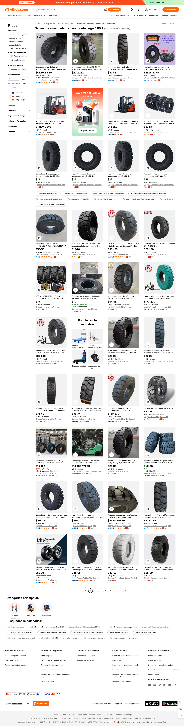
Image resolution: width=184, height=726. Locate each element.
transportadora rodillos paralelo (76, 193)
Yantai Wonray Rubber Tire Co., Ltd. (49, 254)
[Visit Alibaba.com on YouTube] (169, 684)
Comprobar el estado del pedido (160, 665)
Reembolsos (117, 670)
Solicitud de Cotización (85, 660)
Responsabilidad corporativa (16, 665)
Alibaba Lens (17, 703)
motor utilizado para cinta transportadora (140, 199)
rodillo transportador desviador (22, 632)
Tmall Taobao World (79, 715)
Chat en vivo (117, 660)
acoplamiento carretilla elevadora (156, 627)
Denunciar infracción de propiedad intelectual (125, 676)
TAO (111, 715)
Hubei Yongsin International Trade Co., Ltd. (160, 361)
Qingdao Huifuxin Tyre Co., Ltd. (83, 419)
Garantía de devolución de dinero (53, 660)
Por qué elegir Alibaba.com (15, 656)
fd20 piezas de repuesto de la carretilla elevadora (148, 193)
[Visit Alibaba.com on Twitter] (159, 684)
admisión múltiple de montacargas (125, 638)
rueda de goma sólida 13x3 (80, 199)
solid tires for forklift (51, 638)
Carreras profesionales (14, 670)
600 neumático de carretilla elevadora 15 (109, 193)
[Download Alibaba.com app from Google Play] (170, 703)
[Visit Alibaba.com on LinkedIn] (154, 684)
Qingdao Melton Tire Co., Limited (84, 309)
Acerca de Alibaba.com (14, 650)
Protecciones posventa (50, 670)
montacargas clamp (72, 638)
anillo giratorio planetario (119, 632)
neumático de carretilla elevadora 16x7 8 (53, 204)
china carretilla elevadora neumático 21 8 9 (49, 627)
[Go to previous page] (85, 590)
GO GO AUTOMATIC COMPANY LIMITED (159, 78)
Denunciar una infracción (122, 682)
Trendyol (118, 715)
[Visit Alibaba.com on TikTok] (174, 684)
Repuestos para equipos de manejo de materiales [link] (96, 24)
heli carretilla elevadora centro (108, 199)
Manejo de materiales (52, 24)
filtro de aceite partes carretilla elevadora (88, 632)
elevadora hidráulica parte (48, 193)
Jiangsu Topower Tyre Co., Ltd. (47, 80)
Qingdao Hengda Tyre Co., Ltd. (155, 254)
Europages (128, 715)
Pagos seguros (46, 656)
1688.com (66, 715)
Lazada (92, 715)
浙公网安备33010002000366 (133, 722)
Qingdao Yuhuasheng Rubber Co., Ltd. (122, 578)
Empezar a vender (155, 660)
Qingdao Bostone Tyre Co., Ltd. (156, 132)
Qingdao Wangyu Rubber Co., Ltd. (48, 419)
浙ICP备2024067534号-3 (156, 722)
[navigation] (19, 307)
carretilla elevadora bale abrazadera (53, 632)
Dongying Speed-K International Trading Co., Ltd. (87, 78)
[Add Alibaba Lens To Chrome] (41, 703)
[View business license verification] (114, 722)
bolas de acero (168, 199)
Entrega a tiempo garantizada (52, 665)
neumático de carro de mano (145, 632)
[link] (180, 702)
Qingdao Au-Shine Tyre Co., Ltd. (156, 417)
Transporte (68, 24)
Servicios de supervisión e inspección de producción (55, 676)
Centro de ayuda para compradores (126, 656)
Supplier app (105, 703)
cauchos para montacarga (96, 638)
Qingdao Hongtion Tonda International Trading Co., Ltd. (51, 185)
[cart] (139, 10)
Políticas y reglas (47, 682)
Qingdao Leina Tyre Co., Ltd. (118, 361)
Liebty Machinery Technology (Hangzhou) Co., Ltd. (123, 132)
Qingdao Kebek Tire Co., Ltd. (46, 473)
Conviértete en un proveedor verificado (163, 670)
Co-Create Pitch (11, 660)
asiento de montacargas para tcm (125, 627)
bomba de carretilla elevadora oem (51, 199)
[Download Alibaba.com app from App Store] (152, 703)
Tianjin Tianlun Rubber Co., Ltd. (120, 307)
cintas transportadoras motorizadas (23, 638)
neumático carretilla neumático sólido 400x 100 (88, 627)
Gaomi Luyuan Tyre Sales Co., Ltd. (121, 78)
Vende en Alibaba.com (156, 656)
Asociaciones (153, 675)
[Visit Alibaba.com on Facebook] (149, 684)
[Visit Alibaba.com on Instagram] (164, 684)
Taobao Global (102, 715)
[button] (105, 9)
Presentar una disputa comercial (125, 665)
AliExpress (56, 715)
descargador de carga (18, 627)
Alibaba (37, 24)
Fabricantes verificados (86, 656)
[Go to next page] (125, 590)
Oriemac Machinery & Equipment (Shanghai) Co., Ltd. (51, 132)
